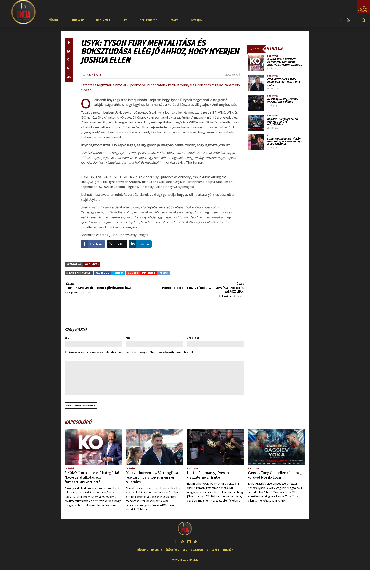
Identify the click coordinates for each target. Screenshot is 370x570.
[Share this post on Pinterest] (69, 68)
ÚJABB (240, 284)
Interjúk (196, 20)
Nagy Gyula (94, 74)
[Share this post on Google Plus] (69, 60)
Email (129, 338)
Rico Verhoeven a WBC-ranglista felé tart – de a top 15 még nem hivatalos (152, 477)
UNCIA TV (78, 20)
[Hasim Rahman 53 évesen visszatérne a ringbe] (256, 103)
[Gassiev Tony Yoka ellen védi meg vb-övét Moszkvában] (256, 123)
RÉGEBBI (70, 284)
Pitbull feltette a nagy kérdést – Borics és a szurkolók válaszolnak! (203, 289)
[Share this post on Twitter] (69, 51)
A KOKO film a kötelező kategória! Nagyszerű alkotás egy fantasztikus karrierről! (92, 477)
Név (67, 338)
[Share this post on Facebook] (69, 42)
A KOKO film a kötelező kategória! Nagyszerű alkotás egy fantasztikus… (284, 62)
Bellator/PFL (149, 20)
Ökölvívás (103, 20)
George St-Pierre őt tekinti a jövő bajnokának (98, 288)
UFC (125, 20)
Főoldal (54, 20)
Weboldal (193, 338)
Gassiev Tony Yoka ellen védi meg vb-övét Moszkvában (282, 121)
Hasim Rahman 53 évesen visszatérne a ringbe (282, 100)
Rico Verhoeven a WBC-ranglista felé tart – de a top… (283, 82)
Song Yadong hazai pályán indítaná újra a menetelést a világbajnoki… (284, 141)
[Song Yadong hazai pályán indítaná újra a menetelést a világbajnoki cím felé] (256, 142)
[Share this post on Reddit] (69, 77)
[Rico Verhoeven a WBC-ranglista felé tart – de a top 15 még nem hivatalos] (256, 83)
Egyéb (174, 20)
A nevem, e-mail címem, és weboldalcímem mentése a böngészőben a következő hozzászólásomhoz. (133, 352)
